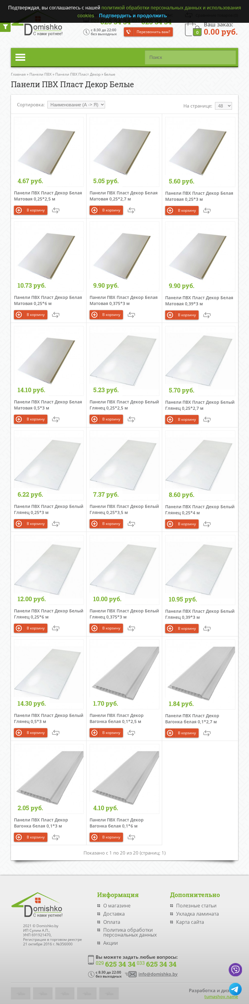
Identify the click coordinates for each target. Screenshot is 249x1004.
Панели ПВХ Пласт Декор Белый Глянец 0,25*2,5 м (124, 405)
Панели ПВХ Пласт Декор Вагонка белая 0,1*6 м (117, 823)
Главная (18, 74)
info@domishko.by (158, 974)
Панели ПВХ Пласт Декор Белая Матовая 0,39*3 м (199, 301)
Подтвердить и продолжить (133, 15)
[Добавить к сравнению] (56, 210)
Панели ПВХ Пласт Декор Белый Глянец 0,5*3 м (48, 718)
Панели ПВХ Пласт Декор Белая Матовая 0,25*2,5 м (48, 196)
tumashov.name (221, 996)
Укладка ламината (197, 913)
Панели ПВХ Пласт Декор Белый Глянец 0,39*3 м (199, 614)
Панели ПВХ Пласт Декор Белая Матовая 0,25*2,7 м (124, 196)
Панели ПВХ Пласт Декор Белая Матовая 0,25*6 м (48, 300)
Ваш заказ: (221, 28)
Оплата (111, 922)
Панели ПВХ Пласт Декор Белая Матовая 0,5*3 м (48, 405)
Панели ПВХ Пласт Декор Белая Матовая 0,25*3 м (199, 196)
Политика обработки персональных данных (130, 932)
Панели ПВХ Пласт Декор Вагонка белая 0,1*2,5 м (117, 718)
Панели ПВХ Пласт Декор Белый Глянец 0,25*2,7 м (199, 405)
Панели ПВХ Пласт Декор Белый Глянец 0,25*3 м (48, 509)
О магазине (117, 905)
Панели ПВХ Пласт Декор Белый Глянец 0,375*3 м (124, 614)
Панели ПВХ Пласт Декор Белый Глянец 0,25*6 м (48, 614)
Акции (110, 943)
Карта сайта (190, 922)
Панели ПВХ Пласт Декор (78, 74)
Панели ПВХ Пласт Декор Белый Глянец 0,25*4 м (199, 510)
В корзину (36, 210)
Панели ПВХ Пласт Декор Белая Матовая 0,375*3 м (124, 300)
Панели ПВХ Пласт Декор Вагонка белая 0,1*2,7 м (192, 719)
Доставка (114, 913)
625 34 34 (115, 964)
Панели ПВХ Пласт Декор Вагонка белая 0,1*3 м (41, 823)
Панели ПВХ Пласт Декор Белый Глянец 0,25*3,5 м (124, 509)
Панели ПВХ (40, 74)
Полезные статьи (196, 905)
